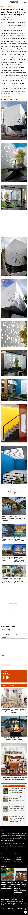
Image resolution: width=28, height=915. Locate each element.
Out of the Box (18, 33)
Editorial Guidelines (5, 859)
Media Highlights (5, 861)
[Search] (2, 2)
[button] (14, 120)
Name (3, 655)
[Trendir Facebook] (4, 677)
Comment (4, 637)
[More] (25, 4)
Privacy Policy (4, 864)
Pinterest (18, 859)
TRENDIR (14, 2)
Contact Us (3, 866)
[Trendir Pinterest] (7, 678)
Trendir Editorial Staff (8, 17)
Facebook (18, 857)
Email (3, 660)
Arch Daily (6, 96)
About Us (3, 857)
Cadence (18, 94)
